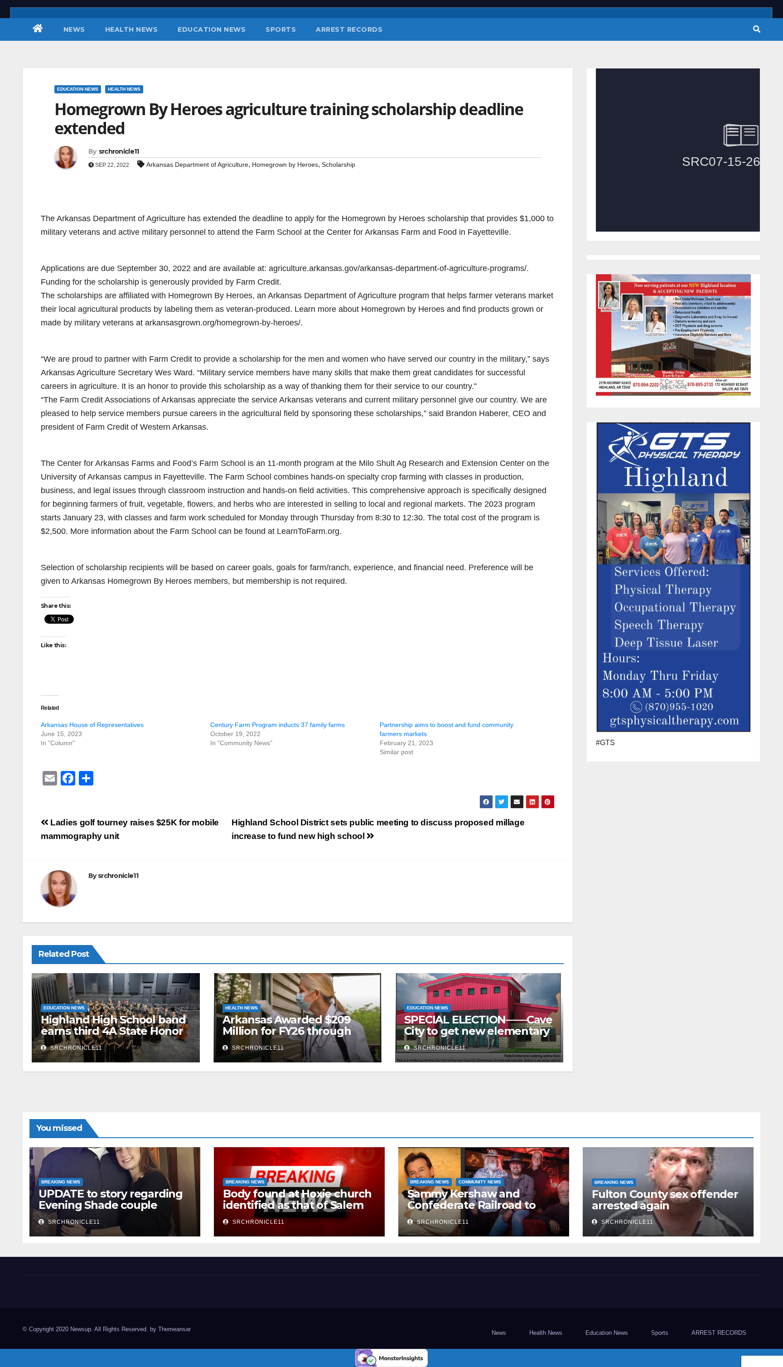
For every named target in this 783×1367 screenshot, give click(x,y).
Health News (131, 29)
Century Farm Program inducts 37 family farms (277, 724)
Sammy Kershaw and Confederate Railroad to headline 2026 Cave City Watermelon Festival (471, 1210)
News (74, 29)
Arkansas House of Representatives (92, 724)
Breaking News (60, 1181)
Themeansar (174, 1329)
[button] (756, 29)
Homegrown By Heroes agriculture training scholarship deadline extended (288, 118)
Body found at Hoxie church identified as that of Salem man (297, 1205)
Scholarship (338, 164)
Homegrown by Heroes (285, 164)
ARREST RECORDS (349, 29)
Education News (212, 29)
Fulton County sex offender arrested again (665, 1200)
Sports (281, 29)
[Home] (38, 29)
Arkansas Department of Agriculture (197, 164)
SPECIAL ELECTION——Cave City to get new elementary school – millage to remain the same (478, 1036)
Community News (480, 1181)
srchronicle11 (119, 151)
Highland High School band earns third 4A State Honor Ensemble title (113, 1031)
